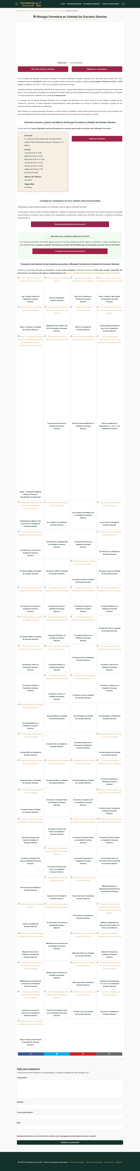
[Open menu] (16, 4)
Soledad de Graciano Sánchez (54, 11)
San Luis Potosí (37, 11)
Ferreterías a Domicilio (92, 4)
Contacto (118, 1162)
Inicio (63, 4)
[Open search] (123, 4)
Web (18, 1123)
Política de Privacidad (94, 1162)
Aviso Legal (108, 1162)
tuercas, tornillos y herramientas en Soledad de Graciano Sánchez (93, 273)
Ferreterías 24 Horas (74, 4)
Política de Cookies (76, 1162)
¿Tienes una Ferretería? (110, 4)
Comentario (22, 1078)
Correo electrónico (25, 1112)
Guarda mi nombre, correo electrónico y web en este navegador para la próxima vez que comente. (57, 1136)
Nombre (21, 1102)
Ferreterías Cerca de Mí (23, 11)
